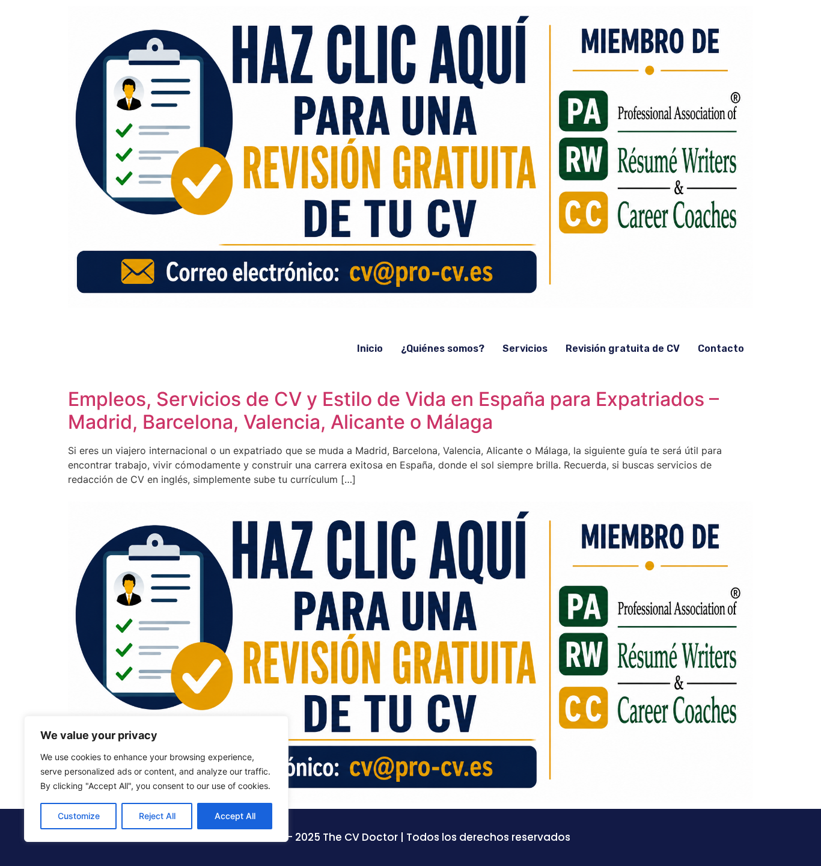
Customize (79, 816)
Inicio (370, 348)
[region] (156, 779)
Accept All (235, 816)
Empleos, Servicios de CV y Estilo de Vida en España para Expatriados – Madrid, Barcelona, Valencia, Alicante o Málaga (393, 410)
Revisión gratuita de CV (623, 348)
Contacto (721, 348)
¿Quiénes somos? (442, 348)
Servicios (525, 348)
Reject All (157, 816)
